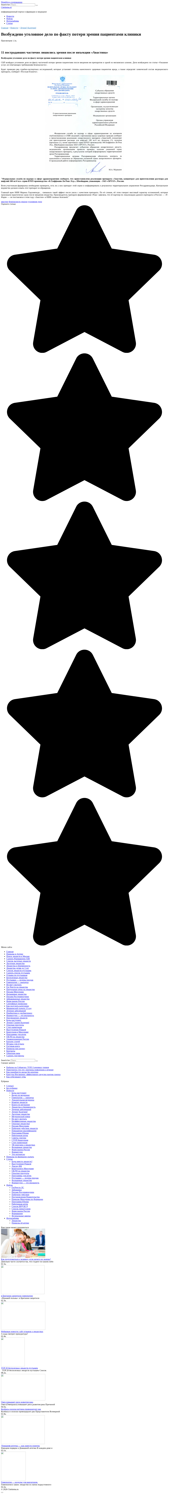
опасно (24, 202)
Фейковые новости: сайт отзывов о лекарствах (22, 1331)
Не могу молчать (14, 985)
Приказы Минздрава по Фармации (27, 1199)
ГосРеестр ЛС (18, 1187)
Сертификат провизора (16, 1004)
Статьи (9, 23)
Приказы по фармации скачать (20, 1157)
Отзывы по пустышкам (16, 975)
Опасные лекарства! (21, 1124)
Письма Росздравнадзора (17, 996)
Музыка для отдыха (15, 1044)
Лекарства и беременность (18, 966)
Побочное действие (20, 1194)
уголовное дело (35, 202)
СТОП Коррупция (20, 1140)
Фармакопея (17, 1213)
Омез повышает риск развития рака (17, 1402)
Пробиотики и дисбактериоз (19, 1013)
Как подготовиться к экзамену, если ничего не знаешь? (26, 1259)
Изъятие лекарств (19, 1102)
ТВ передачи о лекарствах (23, 1145)
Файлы (9, 18)
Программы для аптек (16, 1034)
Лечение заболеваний (16, 1011)
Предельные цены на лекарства (20, 989)
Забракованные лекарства (17, 999)
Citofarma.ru (6, 7)
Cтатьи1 (10, 1086)
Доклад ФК (17, 1166)
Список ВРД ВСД (20, 1206)
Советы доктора (19, 1138)
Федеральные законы (21, 1216)
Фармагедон (17, 1152)
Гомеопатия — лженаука (17, 982)
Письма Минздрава (15, 992)
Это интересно (18, 1154)
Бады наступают (13, 1020)
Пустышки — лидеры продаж (19, 980)
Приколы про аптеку (15, 1048)
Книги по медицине (21, 1105)
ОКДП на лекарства (15, 1037)
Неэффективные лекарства (24, 1121)
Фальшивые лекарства (16, 994)
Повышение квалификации (24, 1131)
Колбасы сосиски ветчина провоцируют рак (21, 1409)
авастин (4, 202)
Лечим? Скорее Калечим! (17, 1022)
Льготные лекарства (15, 963)
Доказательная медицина (23, 1100)
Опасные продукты (15, 1025)
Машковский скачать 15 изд (18, 1008)
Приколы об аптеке (20, 1223)
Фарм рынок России (15, 1001)
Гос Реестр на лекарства (17, 987)
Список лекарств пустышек (18, 970)
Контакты (10, 1051)
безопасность (15, 202)
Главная (9, 951)
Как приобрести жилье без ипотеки (22, 1072)
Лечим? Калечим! (20, 1112)
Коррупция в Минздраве (17, 1032)
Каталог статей (13, 1041)
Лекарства (16, 1220)
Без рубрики (11, 1088)
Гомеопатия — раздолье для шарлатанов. (19, 1482)
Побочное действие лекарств (25, 1128)
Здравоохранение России (17, 1039)
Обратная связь (13, 1053)
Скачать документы (15, 1056)
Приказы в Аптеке (14, 954)
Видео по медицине (21, 1095)
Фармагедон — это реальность (20, 1015)
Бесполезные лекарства (16, 978)
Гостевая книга (13, 1046)
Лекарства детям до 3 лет (17, 968)
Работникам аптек (20, 1135)
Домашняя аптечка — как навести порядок (20, 1446)
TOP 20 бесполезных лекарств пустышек (19, 1368)
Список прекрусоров (21, 1209)
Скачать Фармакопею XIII (18, 959)
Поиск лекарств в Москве (18, 956)
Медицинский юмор (21, 1116)
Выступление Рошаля (16, 1030)
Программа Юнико (20, 1133)
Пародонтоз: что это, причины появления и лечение (29, 1070)
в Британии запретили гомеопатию (17, 1296)
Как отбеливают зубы (16, 1077)
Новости (10, 16)
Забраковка (17, 1190)
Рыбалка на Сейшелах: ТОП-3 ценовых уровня (27, 1067)
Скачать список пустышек (18, 973)
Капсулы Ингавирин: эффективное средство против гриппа (33, 1074)
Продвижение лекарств (16, 1018)
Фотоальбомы (12, 21)
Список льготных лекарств (18, 961)
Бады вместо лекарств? (22, 1161)
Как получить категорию (17, 1006)
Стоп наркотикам (14, 1027)
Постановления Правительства (26, 1197)
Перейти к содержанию (11, 2)
